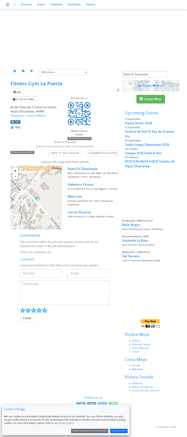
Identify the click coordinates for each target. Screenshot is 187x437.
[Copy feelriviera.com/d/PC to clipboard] (118, 90)
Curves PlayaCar (79, 212)
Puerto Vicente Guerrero (145, 390)
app (86, 98)
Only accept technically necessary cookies (90, 431)
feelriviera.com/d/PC (80, 138)
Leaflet (40, 228)
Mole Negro (131, 225)
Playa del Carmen (141, 344)
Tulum (135, 351)
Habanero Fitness (81, 184)
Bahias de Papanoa (142, 387)
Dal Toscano (131, 256)
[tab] (17, 92)
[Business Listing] (15, 71)
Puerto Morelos (140, 348)
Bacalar (136, 365)
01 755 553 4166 (24, 99)
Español (90, 4)
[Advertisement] (93, 36)
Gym (16, 122)
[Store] (31, 71)
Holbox (136, 340)
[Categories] (23, 71)
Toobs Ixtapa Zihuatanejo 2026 (147, 145)
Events (41, 4)
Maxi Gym (75, 197)
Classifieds (56, 4)
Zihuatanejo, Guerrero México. (28, 115)
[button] (36, 197)
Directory (26, 4)
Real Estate (74, 4)
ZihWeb (173, 427)
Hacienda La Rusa (135, 240)
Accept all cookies (119, 431)
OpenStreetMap (50, 228)
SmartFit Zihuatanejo (83, 169)
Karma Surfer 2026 (138, 123)
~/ (14, 4)
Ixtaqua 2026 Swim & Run (143, 153)
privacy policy (66, 423)
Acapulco (137, 383)
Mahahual (137, 369)
